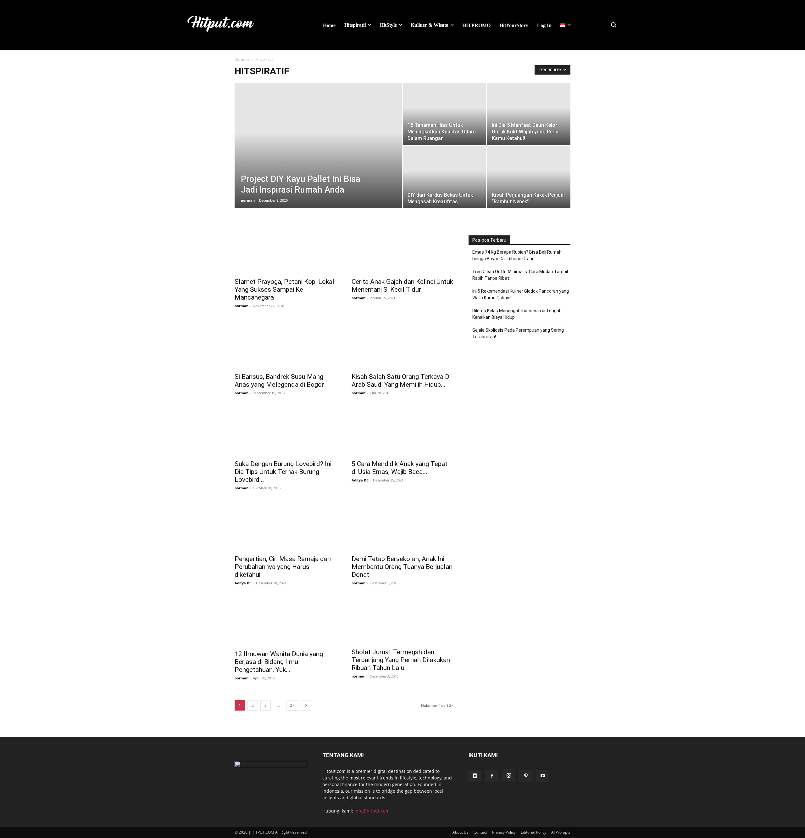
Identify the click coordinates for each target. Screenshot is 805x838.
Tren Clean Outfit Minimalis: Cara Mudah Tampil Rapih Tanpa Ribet (520, 275)
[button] (613, 24)
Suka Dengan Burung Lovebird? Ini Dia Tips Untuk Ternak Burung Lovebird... (283, 471)
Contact (480, 832)
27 (292, 705)
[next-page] (306, 705)
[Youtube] (542, 776)
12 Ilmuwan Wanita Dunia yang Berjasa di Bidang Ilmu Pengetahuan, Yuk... (279, 661)
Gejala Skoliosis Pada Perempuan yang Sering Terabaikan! (518, 333)
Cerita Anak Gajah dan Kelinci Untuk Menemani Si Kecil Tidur (402, 285)
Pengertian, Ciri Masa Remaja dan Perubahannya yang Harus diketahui (283, 566)
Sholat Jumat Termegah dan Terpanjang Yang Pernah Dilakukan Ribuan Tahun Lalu (401, 660)
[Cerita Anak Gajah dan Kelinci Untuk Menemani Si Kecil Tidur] (402, 248)
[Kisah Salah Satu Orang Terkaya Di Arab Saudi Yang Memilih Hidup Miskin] (402, 343)
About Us (460, 832)
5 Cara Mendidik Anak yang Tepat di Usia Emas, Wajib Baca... (399, 467)
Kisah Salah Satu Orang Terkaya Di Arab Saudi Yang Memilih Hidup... (401, 380)
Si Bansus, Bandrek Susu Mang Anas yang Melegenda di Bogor (279, 380)
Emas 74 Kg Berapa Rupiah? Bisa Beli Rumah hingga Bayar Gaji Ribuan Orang (517, 255)
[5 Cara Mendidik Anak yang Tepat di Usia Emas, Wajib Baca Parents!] (402, 431)
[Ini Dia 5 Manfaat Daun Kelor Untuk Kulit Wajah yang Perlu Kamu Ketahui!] (528, 114)
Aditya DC (360, 480)
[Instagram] (508, 775)
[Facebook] (492, 776)
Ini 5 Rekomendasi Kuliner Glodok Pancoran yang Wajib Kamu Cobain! (520, 294)
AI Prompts (560, 832)
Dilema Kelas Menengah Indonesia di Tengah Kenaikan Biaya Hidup (517, 314)
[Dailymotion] (475, 776)
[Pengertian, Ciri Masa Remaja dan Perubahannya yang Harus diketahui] (285, 526)
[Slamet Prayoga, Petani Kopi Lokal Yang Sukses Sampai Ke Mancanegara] (285, 248)
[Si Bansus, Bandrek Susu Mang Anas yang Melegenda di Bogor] (285, 343)
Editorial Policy (533, 832)
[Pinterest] (525, 776)
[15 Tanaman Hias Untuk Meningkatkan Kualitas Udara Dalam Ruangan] (444, 114)
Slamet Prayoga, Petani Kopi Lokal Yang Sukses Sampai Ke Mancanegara (284, 289)
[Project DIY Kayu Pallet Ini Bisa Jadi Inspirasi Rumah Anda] (318, 130)
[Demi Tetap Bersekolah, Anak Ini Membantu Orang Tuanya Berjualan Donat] (402, 526)
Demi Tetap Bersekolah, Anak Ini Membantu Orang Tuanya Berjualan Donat (402, 566)
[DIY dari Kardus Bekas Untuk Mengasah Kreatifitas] (444, 177)
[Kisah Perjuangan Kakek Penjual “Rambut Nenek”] (528, 175)
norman (248, 200)
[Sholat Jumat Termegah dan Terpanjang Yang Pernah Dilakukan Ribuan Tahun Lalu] (402, 620)
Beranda (242, 59)
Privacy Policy (504, 832)
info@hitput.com (372, 811)
